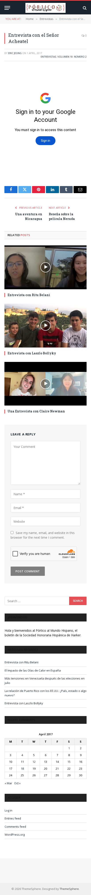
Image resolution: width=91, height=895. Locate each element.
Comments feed (15, 827)
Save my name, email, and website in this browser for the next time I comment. (43, 535)
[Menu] (7, 8)
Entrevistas (48, 56)
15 (68, 762)
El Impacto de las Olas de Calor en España (33, 670)
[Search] (84, 8)
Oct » (17, 783)
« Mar (8, 783)
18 (22, 769)
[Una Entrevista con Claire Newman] (45, 384)
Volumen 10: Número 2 (72, 56)
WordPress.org (15, 835)
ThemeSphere (69, 889)
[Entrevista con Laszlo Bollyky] (45, 326)
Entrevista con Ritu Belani (29, 295)
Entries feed (13, 818)
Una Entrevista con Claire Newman (36, 411)
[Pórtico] (45, 8)
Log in (8, 810)
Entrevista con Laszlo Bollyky (32, 353)
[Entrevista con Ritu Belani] (45, 267)
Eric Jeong (15, 53)
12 (34, 762)
